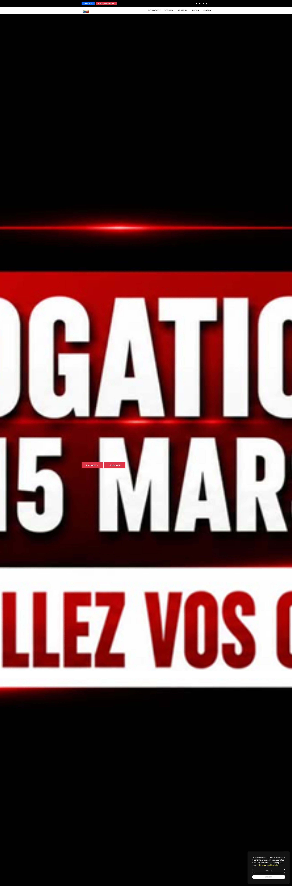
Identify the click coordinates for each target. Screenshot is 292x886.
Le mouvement (154, 10)
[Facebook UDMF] (196, 3)
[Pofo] (86, 11)
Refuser (268, 877)
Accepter (268, 871)
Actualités (182, 10)
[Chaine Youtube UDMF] (203, 3)
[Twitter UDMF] (199, 3)
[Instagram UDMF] (207, 3)
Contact (207, 10)
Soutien (195, 10)
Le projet (169, 10)
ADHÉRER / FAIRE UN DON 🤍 (106, 3)
